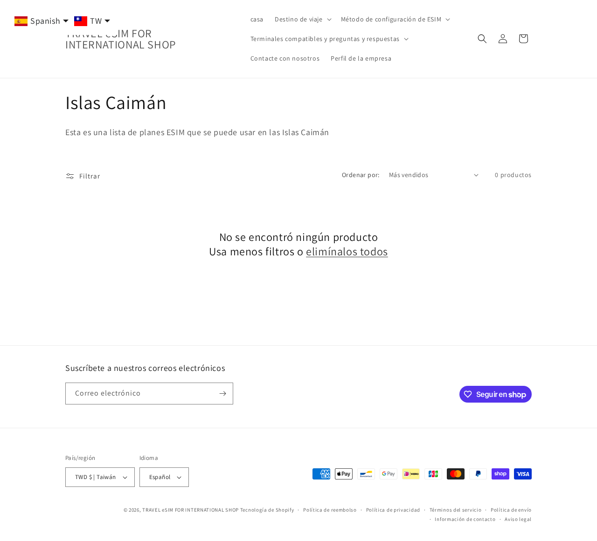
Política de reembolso (330, 510)
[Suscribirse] (222, 393)
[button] (302, 19)
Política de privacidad (393, 510)
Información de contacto (465, 519)
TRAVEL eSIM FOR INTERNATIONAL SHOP (190, 510)
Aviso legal (518, 519)
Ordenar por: (361, 175)
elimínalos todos (347, 251)
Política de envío (511, 510)
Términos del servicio (456, 510)
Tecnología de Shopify (267, 510)
